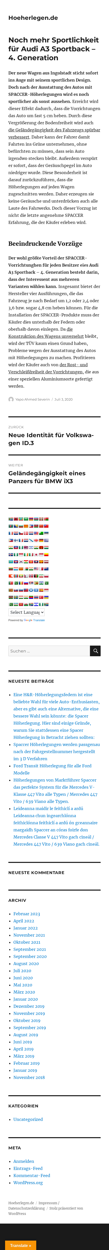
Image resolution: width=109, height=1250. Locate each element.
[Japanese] (36, 555)
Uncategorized (28, 1119)
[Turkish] (41, 597)
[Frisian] (26, 540)
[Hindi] (36, 547)
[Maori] (46, 569)
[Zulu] (46, 604)
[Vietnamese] (21, 604)
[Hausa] (21, 547)
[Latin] (41, 562)
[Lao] (36, 562)
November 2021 (29, 935)
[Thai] (36, 597)
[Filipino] (10, 540)
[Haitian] (15, 547)
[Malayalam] (31, 569)
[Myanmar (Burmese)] (21, 576)
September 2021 (29, 949)
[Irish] (26, 555)
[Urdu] (10, 604)
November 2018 (29, 1077)
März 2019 (23, 1056)
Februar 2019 (26, 1063)
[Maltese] (41, 569)
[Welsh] (26, 604)
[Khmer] (15, 562)
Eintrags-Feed (28, 1168)
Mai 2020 (22, 984)
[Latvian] (46, 562)
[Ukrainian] (46, 597)
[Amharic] (21, 519)
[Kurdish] (26, 562)
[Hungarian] (46, 547)
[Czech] (21, 533)
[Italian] (31, 555)
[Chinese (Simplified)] (41, 526)
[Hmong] (41, 547)
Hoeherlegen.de (33, 17)
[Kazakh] (10, 562)
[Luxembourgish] (15, 569)
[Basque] (41, 519)
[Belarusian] (46, 519)
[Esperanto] (41, 533)
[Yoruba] (41, 604)
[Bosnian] (15, 526)
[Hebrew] (31, 547)
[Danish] (26, 533)
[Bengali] (10, 526)
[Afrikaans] (10, 519)
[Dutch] (31, 533)
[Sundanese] (46, 590)
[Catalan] (26, 526)
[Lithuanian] (10, 569)
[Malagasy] (26, 569)
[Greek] (46, 540)
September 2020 (30, 956)
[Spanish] (41, 590)
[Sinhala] (10, 590)
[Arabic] (26, 519)
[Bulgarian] (21, 526)
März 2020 (24, 992)
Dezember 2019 (29, 1006)
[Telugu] (31, 597)
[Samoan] (26, 590)
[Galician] (31, 540)
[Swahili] (10, 597)
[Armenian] (31, 519)
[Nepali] (26, 576)
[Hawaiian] (26, 547)
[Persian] (41, 576)
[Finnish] (15, 540)
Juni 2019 (22, 1041)
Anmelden (23, 1161)
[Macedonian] (21, 569)
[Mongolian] (15, 576)
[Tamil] (26, 597)
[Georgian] (36, 540)
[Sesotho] (41, 583)
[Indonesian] (21, 555)
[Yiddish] (36, 604)
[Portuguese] (10, 583)
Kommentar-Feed (31, 1175)
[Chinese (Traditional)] (46, 526)
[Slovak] (15, 590)
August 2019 (25, 1034)
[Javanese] (41, 555)
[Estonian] (46, 533)
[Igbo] (15, 555)
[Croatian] (15, 533)
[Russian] (26, 583)
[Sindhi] (46, 583)
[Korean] (21, 562)
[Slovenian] (21, 590)
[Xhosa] (31, 604)
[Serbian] (31, 583)
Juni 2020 (23, 977)
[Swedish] (15, 597)
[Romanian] (21, 583)
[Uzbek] (15, 604)
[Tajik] (21, 597)
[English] (36, 533)
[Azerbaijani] (36, 519)
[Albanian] (15, 519)
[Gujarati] (10, 547)
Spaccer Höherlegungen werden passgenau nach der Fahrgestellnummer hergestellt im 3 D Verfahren (56, 751)
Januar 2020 (25, 999)
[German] (41, 540)
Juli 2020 (22, 970)
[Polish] (46, 576)
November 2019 (29, 1013)
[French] (21, 540)
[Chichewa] (36, 526)
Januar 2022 (25, 928)
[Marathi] (10, 576)
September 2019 (29, 1027)
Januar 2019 (25, 1070)
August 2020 (26, 963)
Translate (39, 620)
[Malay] (36, 569)
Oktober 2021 (26, 942)
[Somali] (36, 590)
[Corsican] (10, 533)
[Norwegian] (31, 576)
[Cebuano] (31, 526)
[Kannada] (46, 555)
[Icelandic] (10, 555)
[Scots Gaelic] (31, 590)
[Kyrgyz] (31, 562)
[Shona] (36, 583)
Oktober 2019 (27, 1020)
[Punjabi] (15, 583)
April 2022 (23, 920)
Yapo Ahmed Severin (32, 399)
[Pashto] (36, 576)
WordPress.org (28, 1182)
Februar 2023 (26, 913)
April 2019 (23, 1048)
